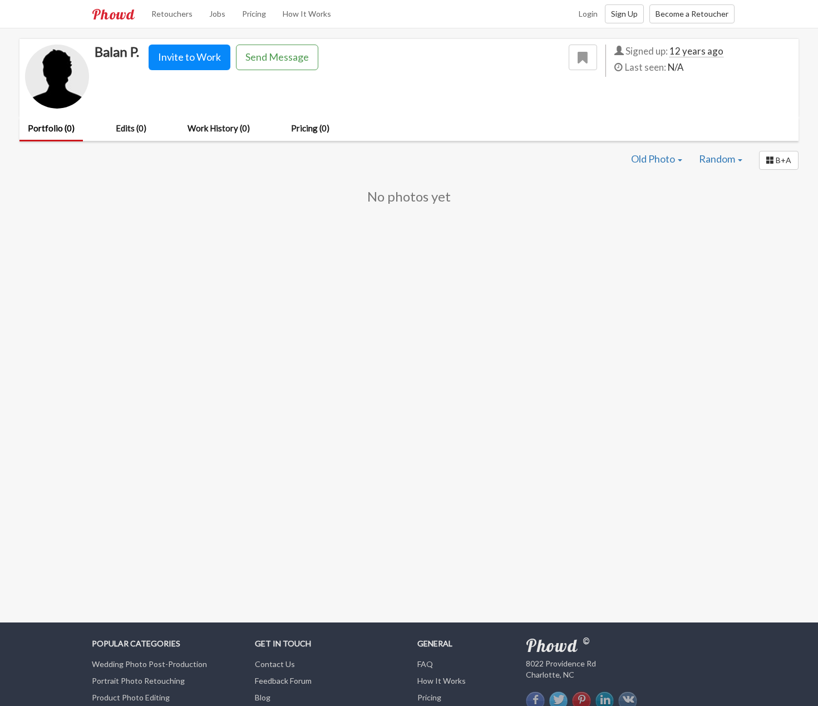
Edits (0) (131, 128)
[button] (779, 160)
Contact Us (275, 664)
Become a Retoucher (692, 13)
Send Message (277, 57)
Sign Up (624, 13)
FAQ (425, 664)
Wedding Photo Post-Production (149, 664)
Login (588, 13)
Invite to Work (189, 57)
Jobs (217, 13)
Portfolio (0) (51, 128)
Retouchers (172, 13)
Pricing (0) (310, 128)
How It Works (307, 13)
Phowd (113, 14)
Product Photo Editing (131, 697)
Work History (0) (219, 128)
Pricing (254, 13)
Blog (262, 697)
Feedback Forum (283, 680)
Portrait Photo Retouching (138, 680)
